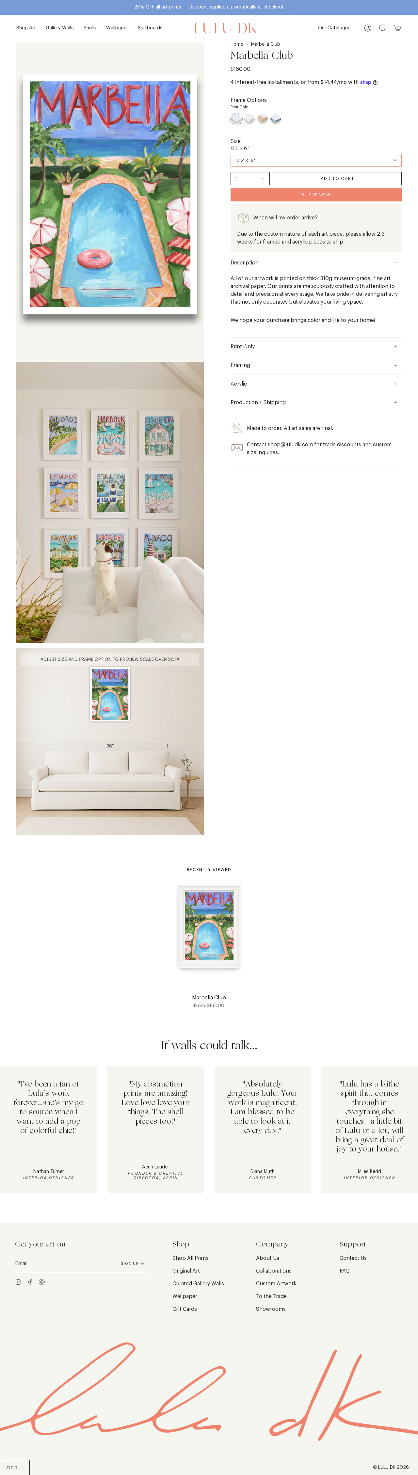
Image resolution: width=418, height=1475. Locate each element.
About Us (267, 1258)
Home (237, 44)
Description (245, 262)
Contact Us (353, 1258)
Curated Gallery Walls (198, 1283)
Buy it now (315, 195)
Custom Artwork (276, 1283)
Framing (240, 365)
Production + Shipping (258, 402)
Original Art (186, 1271)
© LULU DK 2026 (391, 1467)
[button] (26, 28)
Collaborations (274, 1271)
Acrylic (239, 384)
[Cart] (397, 28)
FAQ (345, 1271)
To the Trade (271, 1296)
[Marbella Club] (209, 930)
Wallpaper (184, 1296)
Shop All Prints (190, 1258)
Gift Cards (184, 1309)
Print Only (243, 346)
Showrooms (271, 1309)
